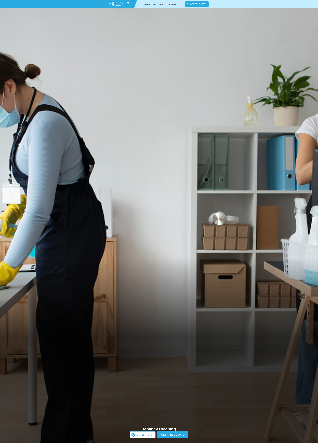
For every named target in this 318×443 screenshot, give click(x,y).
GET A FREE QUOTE (172, 434)
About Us (162, 4)
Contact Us (172, 4)
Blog (154, 4)
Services (147, 4)
